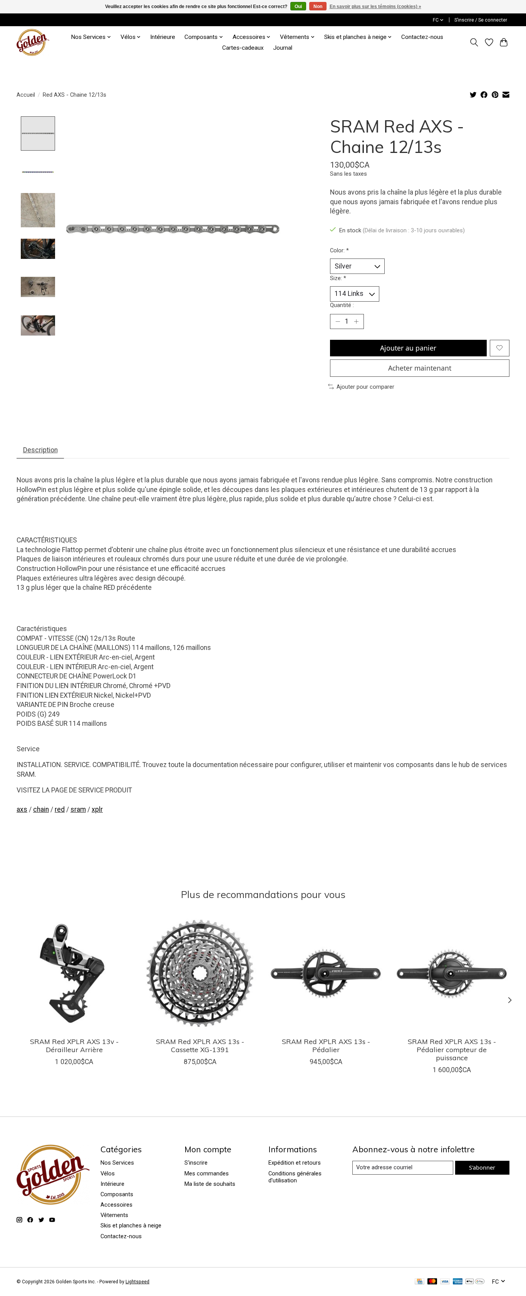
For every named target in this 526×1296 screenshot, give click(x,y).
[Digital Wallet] (475, 1282)
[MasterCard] (432, 1282)
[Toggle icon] (474, 42)
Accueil (26, 94)
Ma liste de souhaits (209, 1183)
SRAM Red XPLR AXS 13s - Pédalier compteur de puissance (452, 1049)
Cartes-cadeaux (243, 47)
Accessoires (116, 1204)
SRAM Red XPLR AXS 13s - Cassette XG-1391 (200, 1045)
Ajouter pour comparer (365, 386)
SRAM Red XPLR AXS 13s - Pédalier (326, 1045)
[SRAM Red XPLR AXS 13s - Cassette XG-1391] (200, 973)
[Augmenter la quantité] (356, 322)
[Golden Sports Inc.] (33, 42)
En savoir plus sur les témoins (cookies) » (375, 6)
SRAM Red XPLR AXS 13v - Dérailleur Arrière (74, 1045)
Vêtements (114, 1215)
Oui (298, 6)
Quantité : (342, 305)
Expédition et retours (294, 1162)
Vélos (108, 1173)
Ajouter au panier (408, 348)
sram (78, 809)
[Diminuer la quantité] (338, 322)
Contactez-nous (422, 37)
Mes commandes (206, 1173)
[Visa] (445, 1282)
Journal (282, 47)
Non (317, 6)
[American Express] (458, 1282)
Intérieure (162, 37)
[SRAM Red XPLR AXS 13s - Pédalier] (326, 973)
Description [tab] (40, 450)
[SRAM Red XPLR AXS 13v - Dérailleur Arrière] (74, 973)
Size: (338, 278)
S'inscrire (196, 1162)
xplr (97, 809)
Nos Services (117, 1162)
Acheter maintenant (419, 368)
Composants (117, 1194)
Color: (339, 250)
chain (41, 809)
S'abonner (482, 1167)
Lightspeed (137, 1281)
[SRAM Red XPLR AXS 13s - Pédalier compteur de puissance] (451, 973)
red (60, 809)
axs (22, 809)
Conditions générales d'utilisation (295, 1177)
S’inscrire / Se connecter (480, 20)
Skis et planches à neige (131, 1225)
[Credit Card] (419, 1282)
